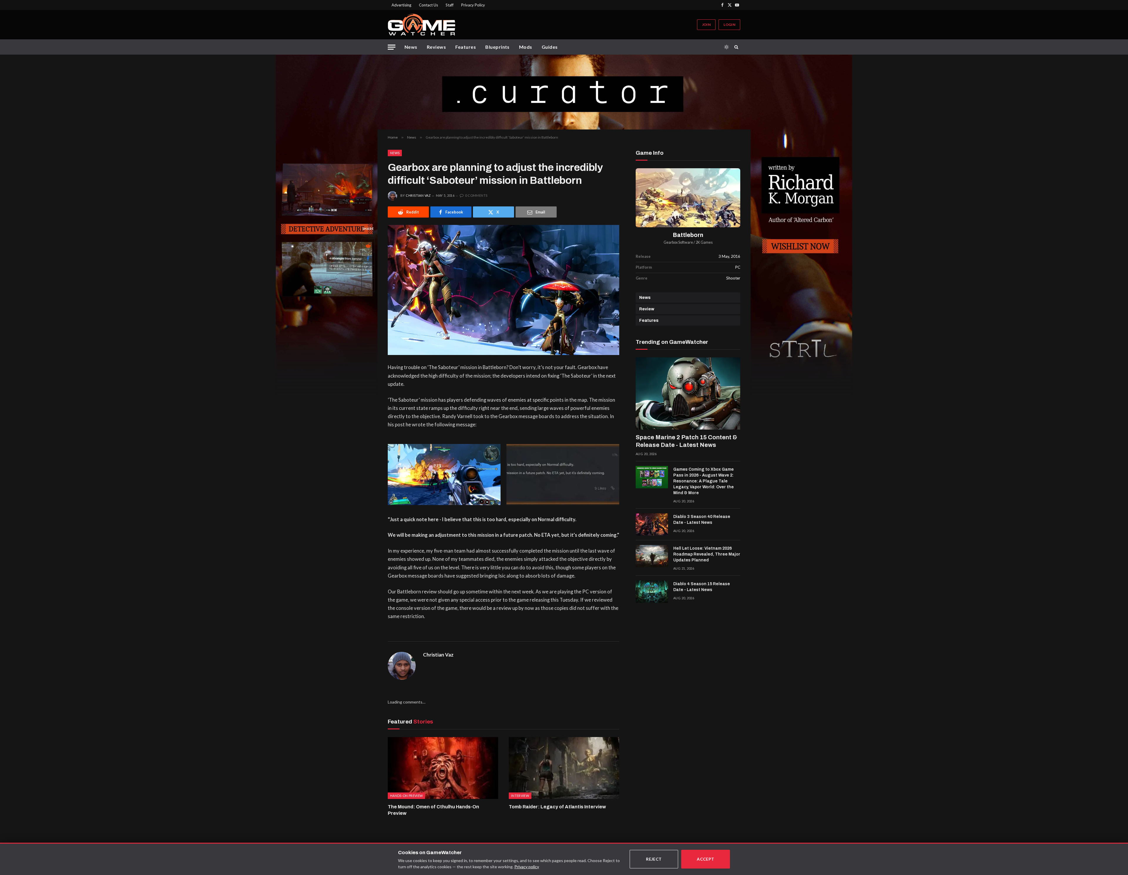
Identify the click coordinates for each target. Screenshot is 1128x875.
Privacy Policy (473, 5)
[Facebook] (368, 258)
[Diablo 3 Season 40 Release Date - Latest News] (652, 524)
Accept (705, 859)
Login (729, 24)
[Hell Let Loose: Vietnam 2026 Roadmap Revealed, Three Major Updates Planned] (652, 556)
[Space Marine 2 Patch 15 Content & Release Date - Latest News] (688, 393)
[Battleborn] (688, 197)
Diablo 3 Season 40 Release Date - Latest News (701, 519)
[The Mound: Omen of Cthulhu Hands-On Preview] (443, 768)
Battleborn (688, 235)
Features (465, 47)
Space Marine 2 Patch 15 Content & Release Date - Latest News (686, 441)
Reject (654, 859)
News (410, 47)
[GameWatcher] (421, 24)
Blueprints (497, 47)
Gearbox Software (678, 242)
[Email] (368, 285)
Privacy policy (526, 866)
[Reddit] (368, 245)
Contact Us (428, 5)
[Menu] (391, 47)
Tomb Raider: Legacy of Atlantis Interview (557, 806)
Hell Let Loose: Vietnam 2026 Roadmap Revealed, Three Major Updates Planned (706, 554)
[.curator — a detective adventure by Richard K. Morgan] (564, 92)
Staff (450, 5)
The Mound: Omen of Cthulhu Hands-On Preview (433, 810)
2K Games (704, 242)
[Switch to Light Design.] (726, 47)
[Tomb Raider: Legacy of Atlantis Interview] (564, 768)
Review (646, 309)
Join (706, 24)
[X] (368, 272)
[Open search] (737, 47)
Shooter (733, 278)
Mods (525, 47)
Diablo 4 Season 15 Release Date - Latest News (701, 587)
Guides (550, 47)
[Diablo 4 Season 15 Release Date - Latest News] (652, 591)
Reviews (436, 47)
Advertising (401, 5)
